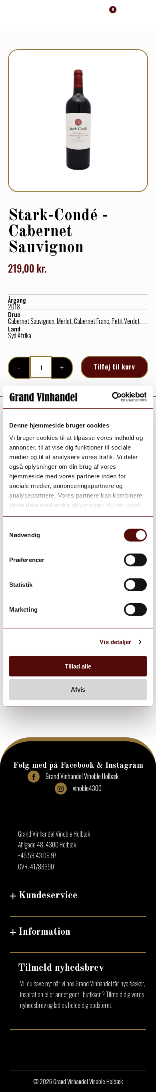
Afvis (78, 689)
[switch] (135, 559)
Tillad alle (78, 665)
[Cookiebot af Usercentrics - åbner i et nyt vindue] (112, 397)
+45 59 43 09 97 (37, 855)
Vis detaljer (115, 641)
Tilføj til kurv (114, 366)
